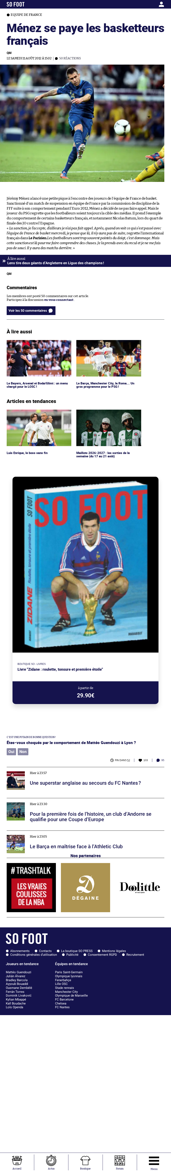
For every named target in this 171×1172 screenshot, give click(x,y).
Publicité (72, 955)
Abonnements (20, 951)
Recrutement (135, 955)
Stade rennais (64, 988)
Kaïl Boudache (16, 1003)
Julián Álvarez (15, 976)
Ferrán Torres (15, 992)
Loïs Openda (14, 1007)
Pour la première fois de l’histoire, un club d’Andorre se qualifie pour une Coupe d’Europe (71, 800)
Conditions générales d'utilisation (33, 955)
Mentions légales (114, 951)
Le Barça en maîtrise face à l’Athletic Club (37, 832)
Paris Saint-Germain (69, 972)
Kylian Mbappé (16, 999)
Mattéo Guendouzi (18, 972)
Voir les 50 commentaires (28, 311)
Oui (11, 751)
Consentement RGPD (102, 955)
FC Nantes (62, 1007)
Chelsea (60, 1003)
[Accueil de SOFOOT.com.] (27, 4)
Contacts (45, 951)
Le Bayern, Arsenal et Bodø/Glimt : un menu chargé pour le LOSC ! (38, 343)
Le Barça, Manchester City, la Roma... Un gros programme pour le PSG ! (105, 343)
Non (23, 751)
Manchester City (66, 992)
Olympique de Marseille (71, 995)
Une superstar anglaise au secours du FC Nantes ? (42, 768)
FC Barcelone (64, 999)
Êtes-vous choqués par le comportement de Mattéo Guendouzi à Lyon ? (71, 742)
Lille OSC (61, 984)
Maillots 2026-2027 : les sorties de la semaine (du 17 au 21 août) (102, 413)
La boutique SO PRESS (77, 951)
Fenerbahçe (63, 980)
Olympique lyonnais (68, 976)
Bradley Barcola (17, 980)
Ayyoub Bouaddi (17, 984)
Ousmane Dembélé (19, 988)
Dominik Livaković (18, 995)
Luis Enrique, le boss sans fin (28, 411)
